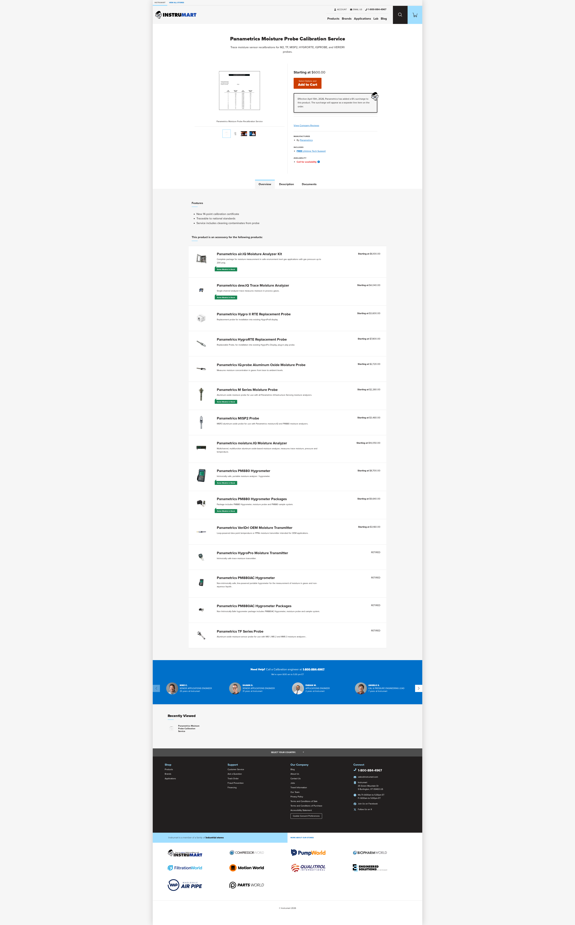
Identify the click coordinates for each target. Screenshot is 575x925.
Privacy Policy (296, 796)
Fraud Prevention (236, 783)
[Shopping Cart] (415, 15)
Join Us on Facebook (368, 803)
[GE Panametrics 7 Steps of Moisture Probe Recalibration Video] (252, 133)
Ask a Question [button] (235, 774)
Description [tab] (286, 184)
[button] (356, 9)
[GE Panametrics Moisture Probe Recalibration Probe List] (235, 133)
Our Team (294, 792)
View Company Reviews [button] (313, 125)
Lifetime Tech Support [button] (311, 151)
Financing (232, 787)
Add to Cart (307, 83)
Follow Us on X (365, 809)
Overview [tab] (265, 184)
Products (333, 19)
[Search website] (400, 15)
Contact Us (295, 778)
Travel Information (298, 787)
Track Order (233, 778)
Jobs (292, 783)
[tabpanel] (287, 424)
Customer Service (236, 769)
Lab (375, 19)
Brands (347, 19)
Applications (362, 19)
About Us (294, 774)
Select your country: (287, 752)
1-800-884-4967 (313, 669)
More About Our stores (302, 838)
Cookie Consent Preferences (306, 816)
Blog (384, 19)
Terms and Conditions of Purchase (306, 806)
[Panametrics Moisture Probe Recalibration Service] (226, 133)
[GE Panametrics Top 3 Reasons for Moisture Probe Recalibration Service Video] (244, 133)
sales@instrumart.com (368, 777)
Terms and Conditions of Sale (303, 801)
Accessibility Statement (301, 810)
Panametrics (306, 140)
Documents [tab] (309, 184)
